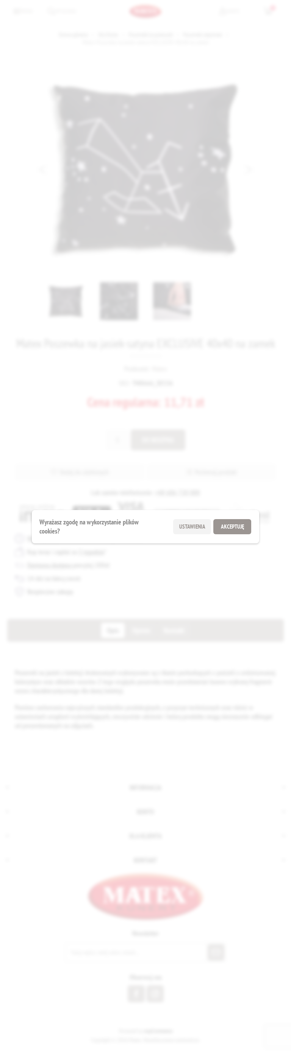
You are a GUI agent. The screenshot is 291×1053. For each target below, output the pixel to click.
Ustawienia (192, 526)
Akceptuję (232, 526)
